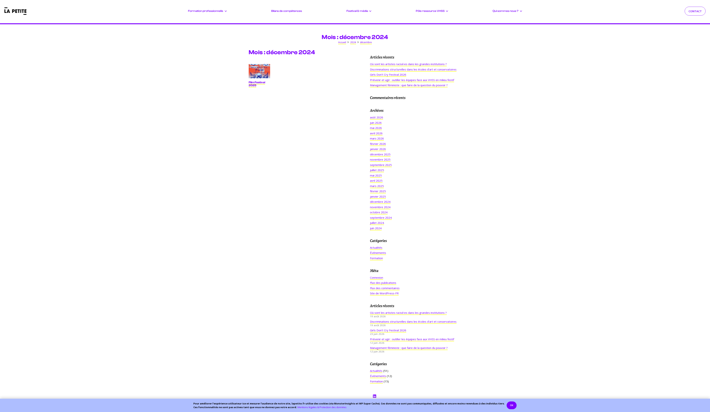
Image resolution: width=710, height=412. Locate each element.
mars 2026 (377, 138)
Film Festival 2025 (257, 84)
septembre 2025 (381, 165)
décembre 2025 (380, 154)
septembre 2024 (381, 217)
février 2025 (378, 191)
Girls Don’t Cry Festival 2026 (388, 74)
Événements (378, 253)
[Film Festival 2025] (259, 71)
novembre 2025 (380, 159)
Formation (376, 258)
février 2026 (378, 144)
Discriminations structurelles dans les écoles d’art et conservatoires (413, 69)
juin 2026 (376, 123)
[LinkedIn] (374, 396)
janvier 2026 (378, 149)
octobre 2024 (379, 212)
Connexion (376, 277)
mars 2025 (377, 186)
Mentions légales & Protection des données (321, 407)
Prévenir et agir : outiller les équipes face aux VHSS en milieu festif (412, 80)
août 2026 (376, 117)
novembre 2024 (380, 207)
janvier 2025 (378, 196)
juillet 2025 (377, 170)
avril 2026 (376, 133)
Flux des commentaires (385, 288)
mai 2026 (376, 128)
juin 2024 (376, 228)
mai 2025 (376, 175)
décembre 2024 (380, 202)
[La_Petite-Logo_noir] (15, 11)
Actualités (376, 247)
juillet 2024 (377, 223)
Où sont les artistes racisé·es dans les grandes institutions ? (408, 64)
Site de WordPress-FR (384, 293)
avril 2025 (376, 180)
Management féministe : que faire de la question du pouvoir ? (409, 85)
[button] (226, 11)
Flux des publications (383, 283)
